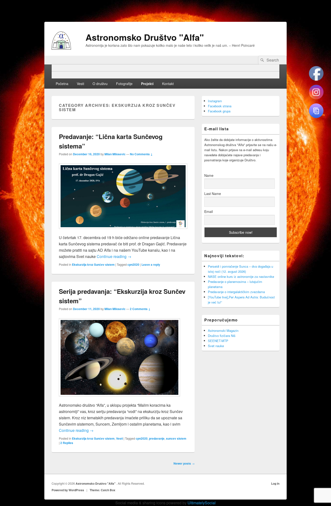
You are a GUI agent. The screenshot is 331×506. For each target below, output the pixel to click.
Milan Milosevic (115, 154)
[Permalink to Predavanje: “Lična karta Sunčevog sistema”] (123, 231)
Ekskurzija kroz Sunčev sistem (93, 264)
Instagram (215, 101)
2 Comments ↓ (140, 309)
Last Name (212, 193)
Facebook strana (219, 106)
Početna (62, 83)
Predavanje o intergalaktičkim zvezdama (236, 291)
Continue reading (114, 256)
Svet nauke (216, 345)
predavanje (157, 438)
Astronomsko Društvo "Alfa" (145, 37)
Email (208, 211)
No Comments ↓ (141, 154)
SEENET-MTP (218, 340)
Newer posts (184, 463)
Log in (275, 483)
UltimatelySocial (202, 503)
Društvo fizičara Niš (222, 335)
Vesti (80, 83)
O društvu (100, 83)
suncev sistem (176, 438)
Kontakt (168, 83)
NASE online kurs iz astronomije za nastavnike (241, 276)
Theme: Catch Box (102, 490)
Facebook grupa (219, 111)
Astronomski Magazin (223, 330)
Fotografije (124, 83)
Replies (66, 443)
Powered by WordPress (68, 490)
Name (208, 175)
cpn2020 (133, 264)
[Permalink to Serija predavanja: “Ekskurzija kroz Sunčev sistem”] (119, 399)
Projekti (147, 83)
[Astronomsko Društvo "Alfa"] (61, 48)
